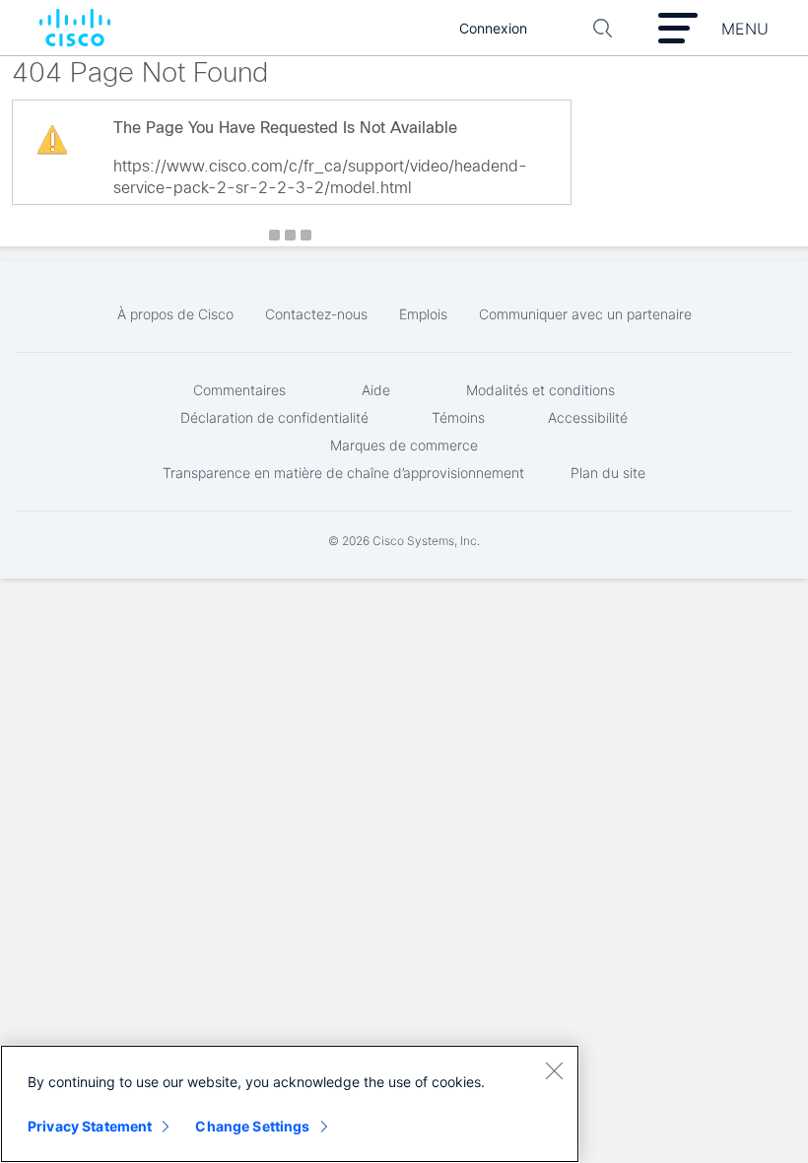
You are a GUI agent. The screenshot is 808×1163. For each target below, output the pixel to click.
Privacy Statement (90, 1126)
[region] (289, 1104)
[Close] (554, 1070)
